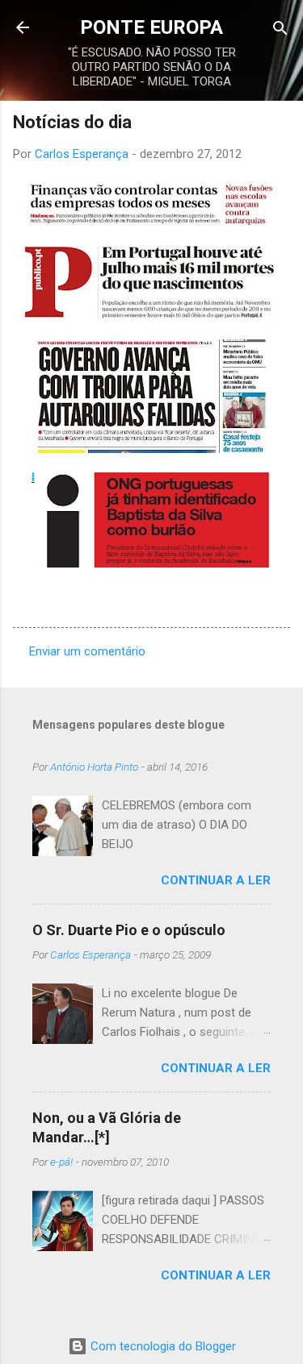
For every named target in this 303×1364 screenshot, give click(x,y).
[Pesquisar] (280, 29)
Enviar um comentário (87, 651)
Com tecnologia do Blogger (161, 1346)
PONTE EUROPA (151, 27)
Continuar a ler (216, 880)
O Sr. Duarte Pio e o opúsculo (128, 929)
